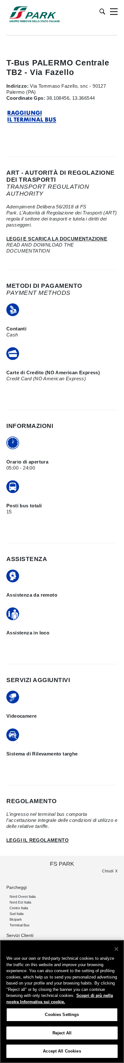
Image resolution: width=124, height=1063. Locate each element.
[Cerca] (103, 12)
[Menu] (114, 12)
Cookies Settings (62, 1014)
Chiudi (108, 871)
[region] (62, 1001)
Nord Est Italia (20, 902)
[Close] (116, 949)
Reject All (62, 1033)
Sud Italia (17, 914)
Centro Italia (19, 908)
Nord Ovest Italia (23, 896)
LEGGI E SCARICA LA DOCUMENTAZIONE (56, 238)
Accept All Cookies (62, 1051)
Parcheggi (16, 887)
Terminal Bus (20, 925)
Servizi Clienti (19, 935)
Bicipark (16, 919)
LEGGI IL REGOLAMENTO (37, 840)
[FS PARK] (34, 14)
